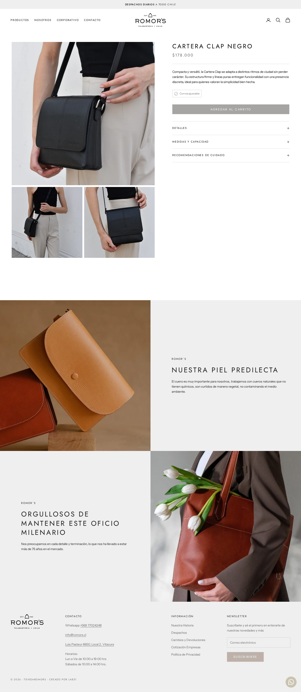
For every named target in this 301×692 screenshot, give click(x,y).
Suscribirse (245, 656)
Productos (20, 20)
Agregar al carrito (230, 109)
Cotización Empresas (186, 647)
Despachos (179, 633)
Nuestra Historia (182, 625)
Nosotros (42, 20)
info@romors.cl (75, 635)
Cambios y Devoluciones (188, 640)
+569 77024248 (91, 625)
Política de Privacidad (185, 654)
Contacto (92, 20)
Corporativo (68, 20)
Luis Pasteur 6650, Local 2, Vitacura (89, 644)
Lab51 (73, 679)
